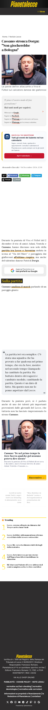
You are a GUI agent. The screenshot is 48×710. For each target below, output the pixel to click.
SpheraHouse (28, 705)
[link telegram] (23, 702)
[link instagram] (15, 702)
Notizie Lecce (15, 37)
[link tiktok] (27, 702)
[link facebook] (11, 702)
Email (18, 179)
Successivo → (36, 477)
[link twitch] (31, 702)
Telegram (37, 175)
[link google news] (39, 702)
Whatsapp (16, 119)
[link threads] (35, 702)
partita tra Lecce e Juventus (18, 250)
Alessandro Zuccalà (10, 167)
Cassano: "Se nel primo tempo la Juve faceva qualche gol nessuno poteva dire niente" (22, 456)
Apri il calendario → (24, 156)
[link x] (7, 702)
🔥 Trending (7, 520)
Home (4, 37)
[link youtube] (19, 702)
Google (16, 112)
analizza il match (20, 286)
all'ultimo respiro (24, 257)
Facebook (15, 116)
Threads (8, 179)
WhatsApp (25, 175)
